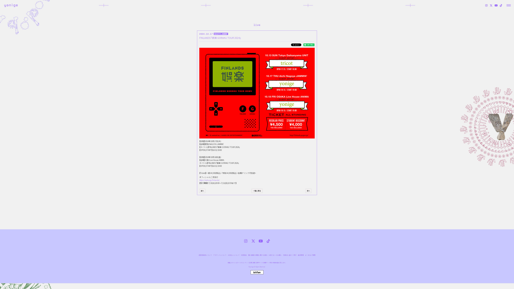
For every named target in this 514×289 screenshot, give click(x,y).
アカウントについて (219, 255)
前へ (202, 191)
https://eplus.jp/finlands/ (209, 180)
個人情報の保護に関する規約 (257, 255)
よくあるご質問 (310, 255)
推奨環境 (301, 255)
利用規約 (244, 255)
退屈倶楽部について (205, 255)
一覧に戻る (257, 191)
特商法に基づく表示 (289, 255)
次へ (308, 191)
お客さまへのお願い (275, 255)
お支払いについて (234, 255)
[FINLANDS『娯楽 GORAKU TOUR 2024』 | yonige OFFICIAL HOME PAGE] (11, 5)
